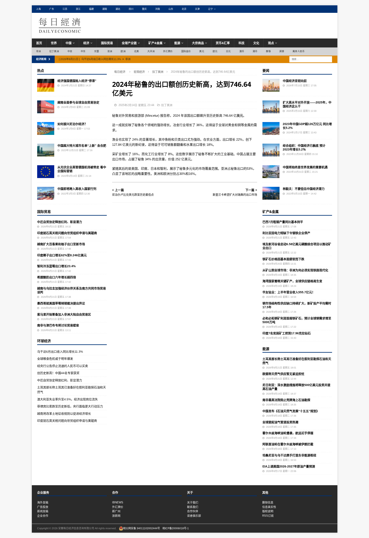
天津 (197, 9)
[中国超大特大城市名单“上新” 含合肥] (45, 150)
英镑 (281, 51)
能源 (177, 43)
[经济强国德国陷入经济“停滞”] (45, 85)
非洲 (38, 51)
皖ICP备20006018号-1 (176, 528)
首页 (39, 43)
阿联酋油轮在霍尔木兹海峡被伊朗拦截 (287, 444)
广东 (51, 9)
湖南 (104, 9)
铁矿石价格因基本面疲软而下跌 (283, 259)
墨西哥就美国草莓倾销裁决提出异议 (61, 303)
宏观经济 (139, 71)
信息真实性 (269, 507)
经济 (86, 43)
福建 (91, 9)
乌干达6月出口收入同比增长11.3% (60, 351)
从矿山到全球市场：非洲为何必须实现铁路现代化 (295, 270)
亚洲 (109, 51)
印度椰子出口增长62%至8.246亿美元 (62, 255)
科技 (242, 43)
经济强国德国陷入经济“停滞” (76, 81)
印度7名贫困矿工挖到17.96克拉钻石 (286, 333)
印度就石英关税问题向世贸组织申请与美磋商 (67, 233)
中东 (83, 51)
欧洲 (123, 51)
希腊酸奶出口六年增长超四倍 (56, 277)
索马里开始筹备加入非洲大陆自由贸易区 (64, 314)
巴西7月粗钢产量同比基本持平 (282, 222)
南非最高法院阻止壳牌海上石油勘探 (286, 400)
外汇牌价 (168, 51)
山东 (170, 9)
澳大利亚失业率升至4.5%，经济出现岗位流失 (67, 399)
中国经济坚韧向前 (295, 81)
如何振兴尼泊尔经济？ (72, 124)
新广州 (116, 511)
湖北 (118, 9)
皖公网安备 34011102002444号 (141, 528)
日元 (228, 51)
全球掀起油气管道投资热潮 (280, 422)
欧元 (215, 51)
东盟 (96, 51)
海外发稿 (42, 502)
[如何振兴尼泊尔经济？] (45, 128)
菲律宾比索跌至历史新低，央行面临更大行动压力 (70, 406)
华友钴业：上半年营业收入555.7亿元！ (288, 292)
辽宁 (210, 9)
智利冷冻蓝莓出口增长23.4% (56, 266)
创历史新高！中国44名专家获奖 (58, 373)
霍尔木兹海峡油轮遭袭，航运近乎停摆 (287, 433)
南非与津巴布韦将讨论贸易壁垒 (58, 325)
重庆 (144, 9)
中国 (69, 43)
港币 (255, 51)
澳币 (241, 51)
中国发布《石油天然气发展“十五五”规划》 (290, 411)
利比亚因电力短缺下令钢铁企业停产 (286, 233)
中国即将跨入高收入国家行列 (76, 188)
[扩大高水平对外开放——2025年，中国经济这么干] (271, 106)
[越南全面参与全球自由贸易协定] (45, 106)
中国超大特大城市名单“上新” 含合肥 (81, 145)
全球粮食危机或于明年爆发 (55, 358)
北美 (136, 51)
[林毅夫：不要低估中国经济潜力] (271, 193)
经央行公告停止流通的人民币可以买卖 (62, 366)
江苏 (65, 9)
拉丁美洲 (54, 51)
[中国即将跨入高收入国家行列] (45, 193)
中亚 (69, 51)
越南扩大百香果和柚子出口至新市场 (61, 244)
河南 (157, 9)
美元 (201, 51)
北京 (184, 9)
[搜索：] (310, 59)
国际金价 (186, 51)
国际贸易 (107, 43)
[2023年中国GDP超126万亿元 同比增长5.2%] (271, 128)
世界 (54, 43)
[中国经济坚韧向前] (271, 85)
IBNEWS (117, 502)
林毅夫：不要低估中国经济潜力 (304, 188)
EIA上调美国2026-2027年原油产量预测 (288, 466)
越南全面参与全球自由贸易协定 (78, 102)
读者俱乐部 (194, 515)
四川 (131, 9)
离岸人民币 (299, 51)
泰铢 (268, 51)
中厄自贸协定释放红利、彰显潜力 (59, 222)
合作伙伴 (192, 511)
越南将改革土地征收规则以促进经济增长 (64, 413)
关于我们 (192, 502)
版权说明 (267, 511)
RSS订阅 (268, 515)
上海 (38, 9)
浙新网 (116, 515)
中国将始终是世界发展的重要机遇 (305, 167)
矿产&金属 (155, 43)
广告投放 (42, 507)
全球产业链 (129, 43)
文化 (256, 43)
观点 (271, 43)
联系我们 (192, 507)
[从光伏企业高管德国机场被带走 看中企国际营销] (45, 171)
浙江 (78, 9)
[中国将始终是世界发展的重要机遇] (271, 171)
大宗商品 (198, 43)
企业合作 (42, 515)
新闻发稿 (42, 511)
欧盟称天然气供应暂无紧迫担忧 (283, 374)
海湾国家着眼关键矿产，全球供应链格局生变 (292, 281)
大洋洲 (151, 51)
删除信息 (267, 502)
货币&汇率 (223, 43)
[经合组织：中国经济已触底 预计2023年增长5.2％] (271, 150)
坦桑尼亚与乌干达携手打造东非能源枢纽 (289, 455)
